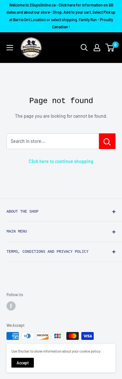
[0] (110, 48)
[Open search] (84, 47)
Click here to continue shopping (61, 161)
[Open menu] (10, 47)
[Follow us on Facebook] (11, 306)
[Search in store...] (107, 141)
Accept (23, 362)
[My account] (97, 47)
